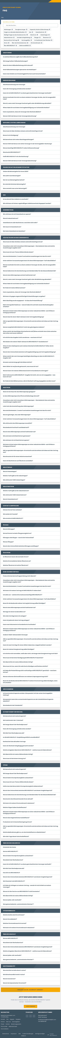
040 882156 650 (42, 1021)
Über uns (8, 1021)
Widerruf (23, 1036)
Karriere (8, 1024)
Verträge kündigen (40, 1033)
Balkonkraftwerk (13, 1026)
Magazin (12, 1019)
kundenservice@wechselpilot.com (47, 1019)
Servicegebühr (16, 1021)
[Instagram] (27, 1016)
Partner (3, 1021)
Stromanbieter (4, 1029)
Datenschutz (5, 1033)
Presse (2, 1024)
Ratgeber (18, 1019)
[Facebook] (30, 1016)
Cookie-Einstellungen (27, 1033)
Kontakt (3, 1019)
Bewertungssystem (16, 1024)
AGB (19, 1033)
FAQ (7, 1019)
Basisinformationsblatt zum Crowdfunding (8, 1016)
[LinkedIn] (34, 1016)
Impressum (14, 1033)
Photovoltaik (4, 1026)
